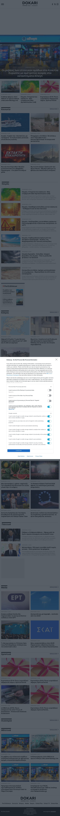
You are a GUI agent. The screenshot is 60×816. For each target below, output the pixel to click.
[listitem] (30, 387)
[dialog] (30, 408)
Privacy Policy (38, 456)
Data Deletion (21, 456)
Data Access (30, 456)
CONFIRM (19, 450)
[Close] (56, 360)
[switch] (49, 390)
